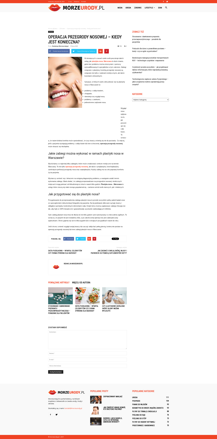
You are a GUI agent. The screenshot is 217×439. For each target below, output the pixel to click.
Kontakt (83, 1)
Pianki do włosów (139, 404)
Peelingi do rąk (138, 415)
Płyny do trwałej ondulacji (144, 411)
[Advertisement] (108, 20)
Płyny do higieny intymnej (143, 422)
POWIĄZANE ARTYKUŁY (58, 282)
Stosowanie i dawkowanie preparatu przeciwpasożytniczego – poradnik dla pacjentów (146, 39)
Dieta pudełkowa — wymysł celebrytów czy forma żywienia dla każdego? (65, 252)
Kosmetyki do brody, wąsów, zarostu (147, 408)
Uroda (128, 8)
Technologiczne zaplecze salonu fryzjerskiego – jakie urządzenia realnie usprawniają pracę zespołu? (150, 82)
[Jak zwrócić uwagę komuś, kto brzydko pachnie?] (95, 410)
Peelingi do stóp (139, 418)
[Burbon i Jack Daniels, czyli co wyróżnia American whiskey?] (95, 421)
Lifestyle (149, 8)
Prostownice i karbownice (143, 425)
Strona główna (52, 29)
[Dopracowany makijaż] (95, 400)
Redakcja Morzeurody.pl (60, 46)
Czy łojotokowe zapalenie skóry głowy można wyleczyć (113, 308)
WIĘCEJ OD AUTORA (81, 282)
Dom (160, 8)
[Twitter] (167, 1)
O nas (70, 1)
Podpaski (136, 401)
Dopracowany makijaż (112, 396)
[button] (166, 7)
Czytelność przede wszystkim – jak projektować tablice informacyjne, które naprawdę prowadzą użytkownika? (150, 70)
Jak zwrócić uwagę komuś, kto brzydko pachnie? (114, 408)
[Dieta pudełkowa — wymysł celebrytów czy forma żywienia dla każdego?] (87, 295)
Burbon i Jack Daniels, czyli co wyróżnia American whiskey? (112, 420)
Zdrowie (138, 8)
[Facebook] (163, 1)
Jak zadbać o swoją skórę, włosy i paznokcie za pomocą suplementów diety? (109, 252)
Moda (120, 8)
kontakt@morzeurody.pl (73, 408)
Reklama (76, 1)
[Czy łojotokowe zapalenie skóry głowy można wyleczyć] (114, 295)
